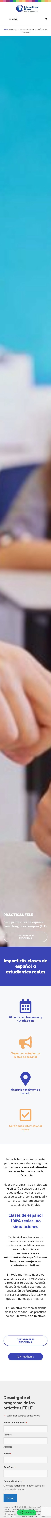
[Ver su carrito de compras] (46, 19)
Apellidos (8, 1446)
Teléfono (9, 1467)
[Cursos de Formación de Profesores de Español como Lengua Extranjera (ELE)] (27, 8)
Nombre (8, 1434)
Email (7, 1453)
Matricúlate (25, 1356)
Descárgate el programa (25, 937)
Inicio (6, 29)
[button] (26, 1512)
